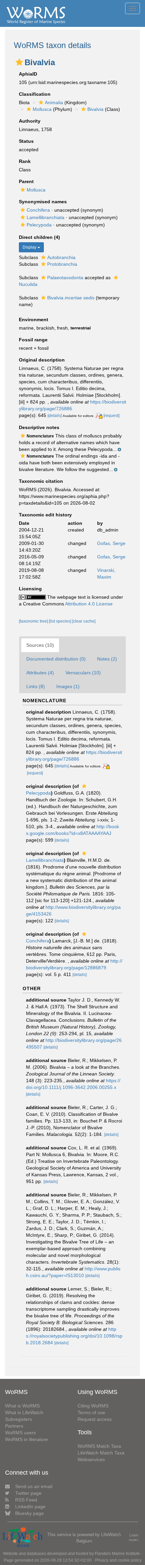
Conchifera (38, 210)
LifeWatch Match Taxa (101, 1452)
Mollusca (42, 109)
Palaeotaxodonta (65, 277)
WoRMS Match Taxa (99, 1446)
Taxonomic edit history (45, 514)
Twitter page (28, 1493)
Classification (35, 94)
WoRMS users (20, 1432)
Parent (26, 181)
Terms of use (91, 1412)
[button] (19, 62)
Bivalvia (95, 109)
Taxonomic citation (41, 481)
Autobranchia (61, 257)
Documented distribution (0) (56, 659)
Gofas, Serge (111, 543)
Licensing (30, 588)
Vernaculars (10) (83, 672)
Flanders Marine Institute (117, 1553)
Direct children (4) (39, 237)
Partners (14, 1426)
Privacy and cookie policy (118, 1560)
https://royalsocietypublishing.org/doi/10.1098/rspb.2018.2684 (74, 1335)
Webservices (91, 1459)
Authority (29, 121)
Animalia (54, 102)
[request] (111, 415)
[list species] (60, 621)
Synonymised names (43, 201)
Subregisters (18, 1419)
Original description (42, 360)
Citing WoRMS (93, 1405)
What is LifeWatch (24, 1412)
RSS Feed (26, 1500)
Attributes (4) (40, 672)
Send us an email (33, 1486)
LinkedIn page (30, 1506)
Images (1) (68, 686)
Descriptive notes (39, 427)
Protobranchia (62, 264)
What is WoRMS (22, 1405)
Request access (95, 1419)
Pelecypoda (39, 224)
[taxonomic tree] (34, 621)
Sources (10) (40, 645)
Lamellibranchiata (45, 217)
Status (26, 141)
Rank (25, 161)
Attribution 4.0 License (89, 603)
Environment (33, 319)
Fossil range (33, 339)
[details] (55, 415)
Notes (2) (107, 659)
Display (30, 247)
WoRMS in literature (26, 1439)
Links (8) (35, 686)
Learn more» (134, 1537)
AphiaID (28, 74)
